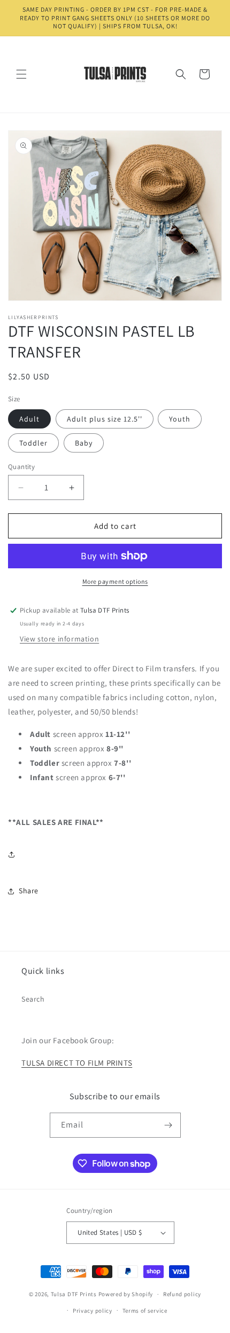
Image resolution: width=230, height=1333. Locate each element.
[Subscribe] (168, 1125)
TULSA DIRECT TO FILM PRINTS (76, 1063)
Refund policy (182, 1294)
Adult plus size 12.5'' (104, 419)
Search (33, 999)
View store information (59, 639)
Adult (29, 419)
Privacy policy (92, 1310)
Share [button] (29, 890)
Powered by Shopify (126, 1294)
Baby (84, 443)
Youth (179, 419)
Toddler (33, 443)
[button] (21, 74)
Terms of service (144, 1310)
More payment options (115, 581)
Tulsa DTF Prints (74, 1294)
